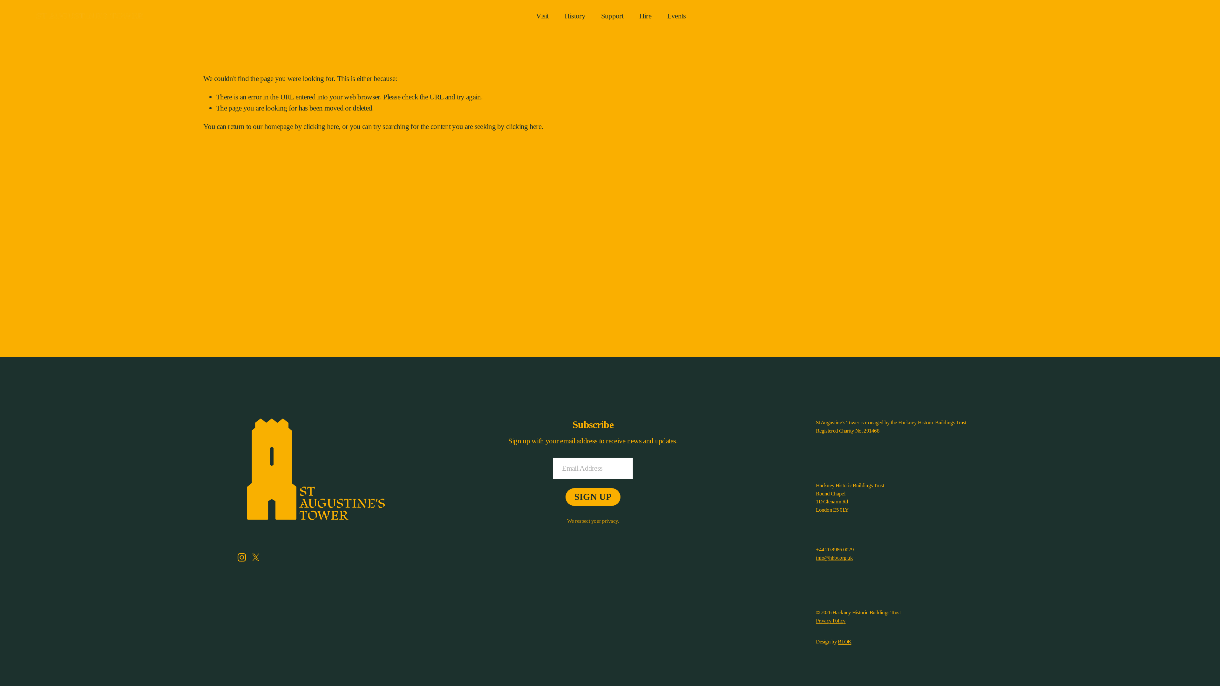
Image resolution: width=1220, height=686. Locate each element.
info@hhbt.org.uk (834, 558)
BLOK (844, 642)
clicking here (321, 126)
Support (612, 16)
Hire (645, 16)
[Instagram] (241, 557)
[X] (255, 557)
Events (676, 16)
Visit (542, 16)
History (575, 16)
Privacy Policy (830, 621)
